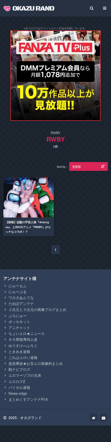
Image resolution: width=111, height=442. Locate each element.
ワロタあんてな (21, 297)
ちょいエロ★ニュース (27, 333)
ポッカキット (19, 321)
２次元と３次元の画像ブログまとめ (37, 309)
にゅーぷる (18, 291)
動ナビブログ (19, 369)
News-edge (18, 393)
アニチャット (19, 327)
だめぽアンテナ (21, 303)
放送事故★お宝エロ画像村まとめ (36, 363)
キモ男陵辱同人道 (23, 339)
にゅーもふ (18, 285)
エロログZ (17, 381)
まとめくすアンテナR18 (28, 399)
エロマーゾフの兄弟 (25, 375)
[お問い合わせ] (103, 417)
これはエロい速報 (23, 357)
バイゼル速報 (19, 387)
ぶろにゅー (18, 315)
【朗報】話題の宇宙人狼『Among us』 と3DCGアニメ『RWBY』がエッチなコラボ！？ (28, 227)
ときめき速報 (19, 351)
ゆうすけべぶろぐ (23, 345)
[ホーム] (93, 417)
